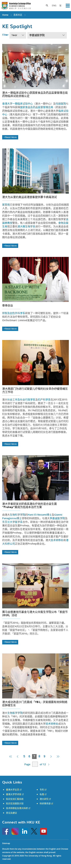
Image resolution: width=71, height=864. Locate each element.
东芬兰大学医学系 (12, 522)
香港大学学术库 (13, 794)
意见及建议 (11, 813)
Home (5, 14)
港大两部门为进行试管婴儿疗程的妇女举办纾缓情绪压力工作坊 (35, 390)
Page (27, 764)
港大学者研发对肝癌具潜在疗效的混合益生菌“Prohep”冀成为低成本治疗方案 (29, 505)
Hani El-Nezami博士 (40, 514)
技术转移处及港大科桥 (17, 808)
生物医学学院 (15, 712)
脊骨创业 (7, 305)
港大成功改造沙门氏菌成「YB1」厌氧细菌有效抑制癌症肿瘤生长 (34, 703)
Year (14, 35)
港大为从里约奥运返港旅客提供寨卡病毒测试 (29, 197)
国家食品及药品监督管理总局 (36, 107)
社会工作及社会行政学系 (21, 399)
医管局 (6, 204)
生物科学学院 (17, 514)
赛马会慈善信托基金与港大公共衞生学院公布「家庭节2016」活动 (35, 613)
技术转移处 (57, 540)
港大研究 (44, 799)
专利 (42, 790)
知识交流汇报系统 (14, 799)
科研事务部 (45, 804)
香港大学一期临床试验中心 (17, 103)
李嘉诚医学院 (37, 35)
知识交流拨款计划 (14, 804)
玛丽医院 (61, 103)
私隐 (42, 794)
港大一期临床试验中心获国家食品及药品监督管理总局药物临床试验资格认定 (35, 94)
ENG (54, 5)
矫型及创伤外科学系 (13, 313)
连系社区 (17, 14)
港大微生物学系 (26, 226)
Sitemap (6, 843)
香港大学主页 (12, 790)
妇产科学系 (44, 399)
